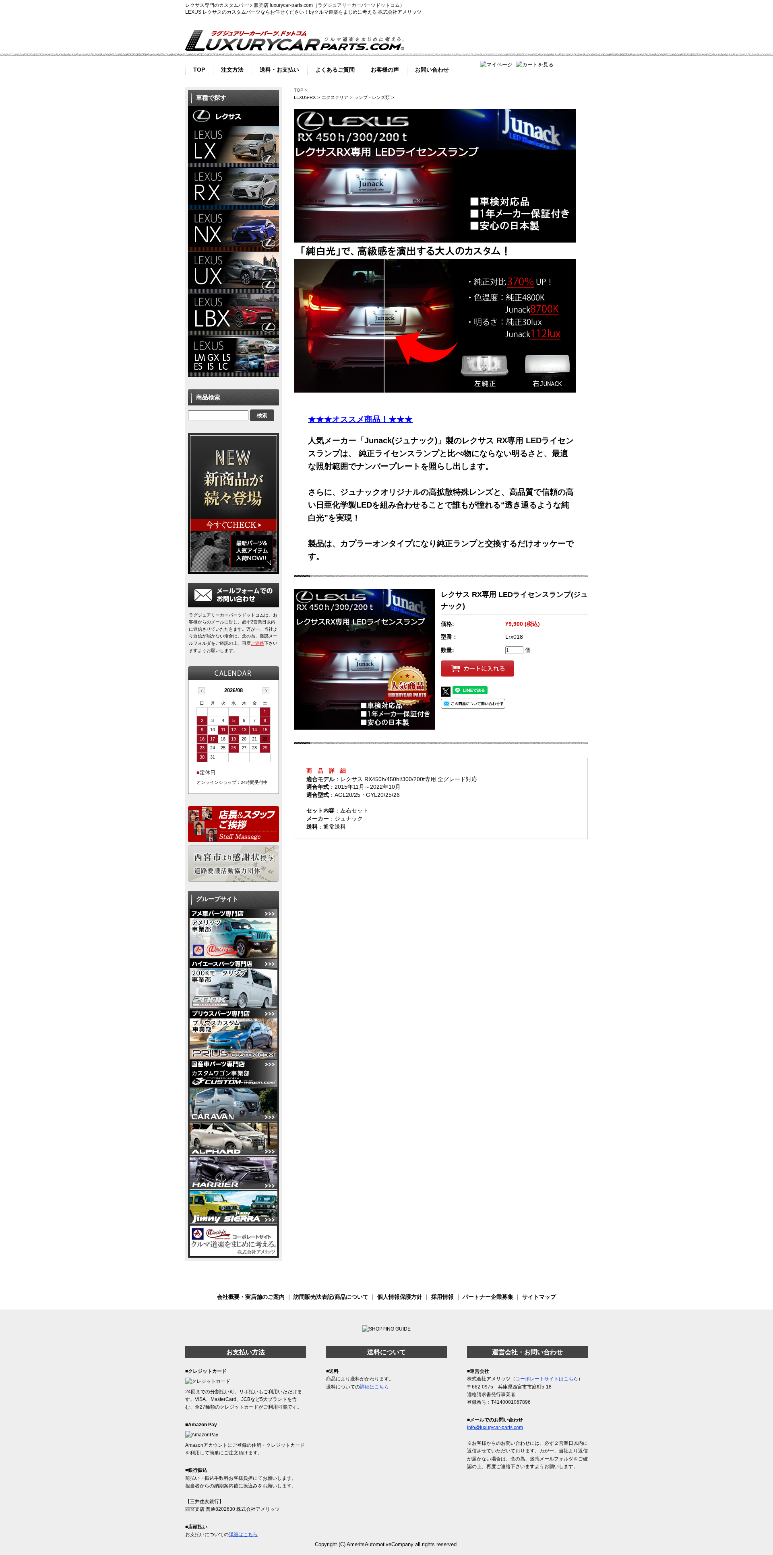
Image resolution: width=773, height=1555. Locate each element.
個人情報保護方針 (399, 1297)
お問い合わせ (432, 68)
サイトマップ (539, 1297)
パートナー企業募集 (488, 1297)
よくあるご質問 (335, 68)
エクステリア (335, 97)
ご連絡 (257, 643)
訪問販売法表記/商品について (330, 1297)
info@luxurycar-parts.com (495, 1427)
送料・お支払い (279, 68)
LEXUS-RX (305, 97)
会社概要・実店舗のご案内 (251, 1297)
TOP (199, 68)
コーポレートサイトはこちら (546, 1379)
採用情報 (442, 1297)
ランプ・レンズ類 (372, 97)
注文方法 (232, 68)
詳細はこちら (243, 1534)
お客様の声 (385, 68)
